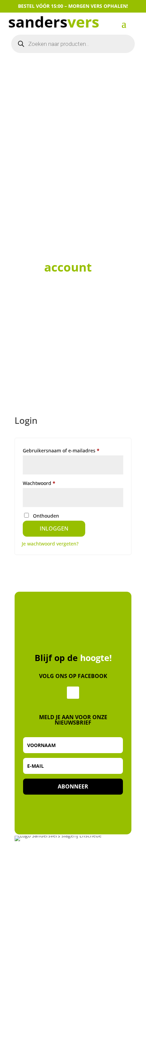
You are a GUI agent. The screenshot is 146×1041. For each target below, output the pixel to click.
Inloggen (54, 528)
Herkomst (27, 1034)
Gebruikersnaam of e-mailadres (69, 450)
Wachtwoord (47, 483)
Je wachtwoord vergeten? (50, 543)
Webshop (27, 1025)
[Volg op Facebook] (73, 693)
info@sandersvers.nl (41, 903)
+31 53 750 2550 (35, 895)
